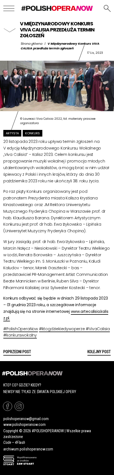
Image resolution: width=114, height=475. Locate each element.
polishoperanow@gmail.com (26, 419)
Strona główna (31, 43)
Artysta (12, 133)
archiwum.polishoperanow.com (28, 449)
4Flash (20, 442)
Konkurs (32, 133)
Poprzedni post (17, 351)
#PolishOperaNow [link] (20, 329)
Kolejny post (99, 351)
